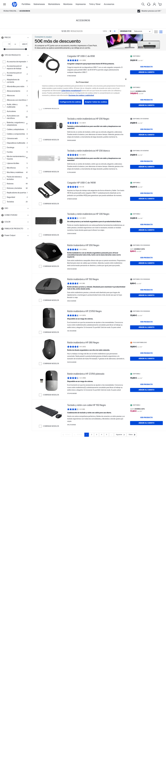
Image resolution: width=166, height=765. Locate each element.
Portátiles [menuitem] (26, 4)
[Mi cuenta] (154, 4)
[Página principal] (14, 4)
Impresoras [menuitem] (81, 4)
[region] (84, 92)
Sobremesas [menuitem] (39, 4)
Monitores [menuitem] (67, 4)
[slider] (4, 49)
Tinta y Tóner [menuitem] (95, 4)
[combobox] (135, 31)
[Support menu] (148, 4)
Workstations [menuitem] (54, 4)
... (111, 434)
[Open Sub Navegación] (4, 4)
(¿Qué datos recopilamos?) (71, 91)
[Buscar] (143, 4)
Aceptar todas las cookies (96, 102)
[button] (15, 37)
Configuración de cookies (70, 102)
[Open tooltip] (2, 37)
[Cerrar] (125, 79)
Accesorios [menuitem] (109, 4)
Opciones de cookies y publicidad (81, 95)
